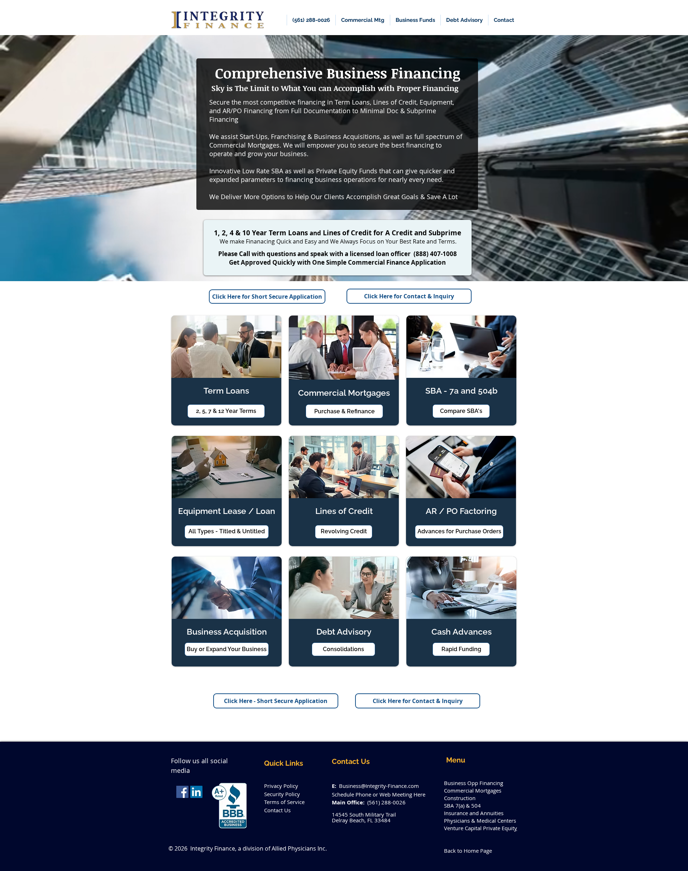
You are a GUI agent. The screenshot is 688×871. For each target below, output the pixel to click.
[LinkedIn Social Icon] (196, 792)
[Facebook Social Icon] (182, 792)
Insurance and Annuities (473, 813)
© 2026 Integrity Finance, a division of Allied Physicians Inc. (247, 848)
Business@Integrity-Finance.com (379, 785)
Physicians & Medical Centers (480, 820)
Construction (460, 798)
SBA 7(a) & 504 (462, 805)
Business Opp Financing (473, 782)
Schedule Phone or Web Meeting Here (378, 794)
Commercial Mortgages (472, 790)
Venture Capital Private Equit (479, 828)
